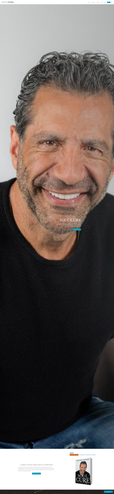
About (89, 2)
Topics (109, 2)
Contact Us (108, 491)
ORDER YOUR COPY (76, 229)
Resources (93, 2)
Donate (105, 2)
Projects (98, 2)
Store (101, 2)
